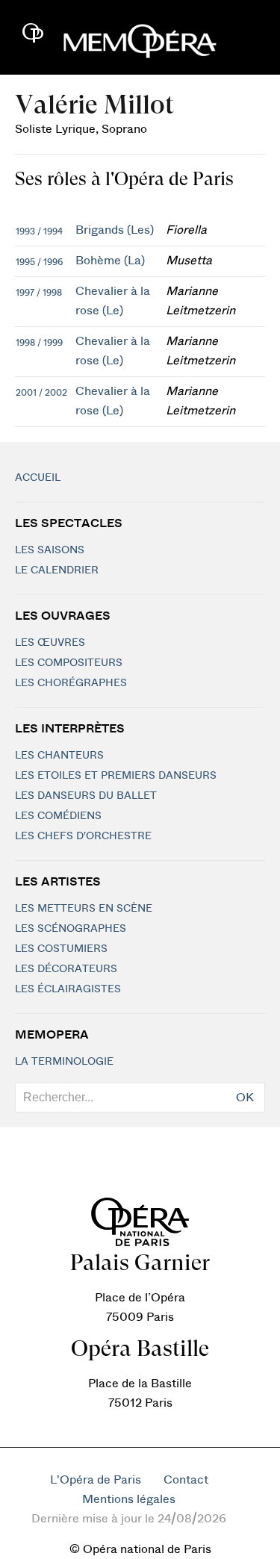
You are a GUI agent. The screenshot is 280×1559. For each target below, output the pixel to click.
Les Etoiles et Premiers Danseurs (116, 776)
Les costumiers (61, 949)
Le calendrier (57, 570)
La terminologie (64, 1062)
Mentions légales (128, 1499)
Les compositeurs (68, 663)
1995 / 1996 (39, 262)
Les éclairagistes (68, 989)
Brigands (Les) (114, 230)
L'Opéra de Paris (95, 1480)
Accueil (37, 478)
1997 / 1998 (39, 292)
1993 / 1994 (39, 231)
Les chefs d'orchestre (83, 836)
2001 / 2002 (41, 392)
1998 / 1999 (39, 342)
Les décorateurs (66, 969)
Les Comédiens (58, 816)
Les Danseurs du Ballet (86, 796)
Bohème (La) (110, 261)
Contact (186, 1480)
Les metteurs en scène (83, 908)
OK (245, 1098)
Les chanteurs (59, 755)
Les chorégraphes (71, 683)
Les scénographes (70, 929)
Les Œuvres (50, 643)
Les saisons (49, 550)
